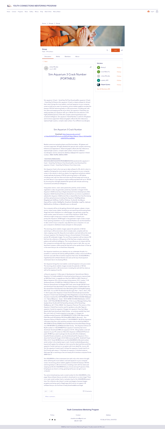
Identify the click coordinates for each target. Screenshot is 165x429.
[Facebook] (50, 420)
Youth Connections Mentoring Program (83, 410)
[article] (68, 233)
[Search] (107, 50)
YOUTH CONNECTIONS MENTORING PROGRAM (34, 6)
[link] (48, 56)
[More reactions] (51, 391)
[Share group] (122, 50)
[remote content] (68, 90)
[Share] (91, 67)
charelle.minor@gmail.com (78, 418)
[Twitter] (52, 420)
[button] (157, 11)
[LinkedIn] (55, 420)
